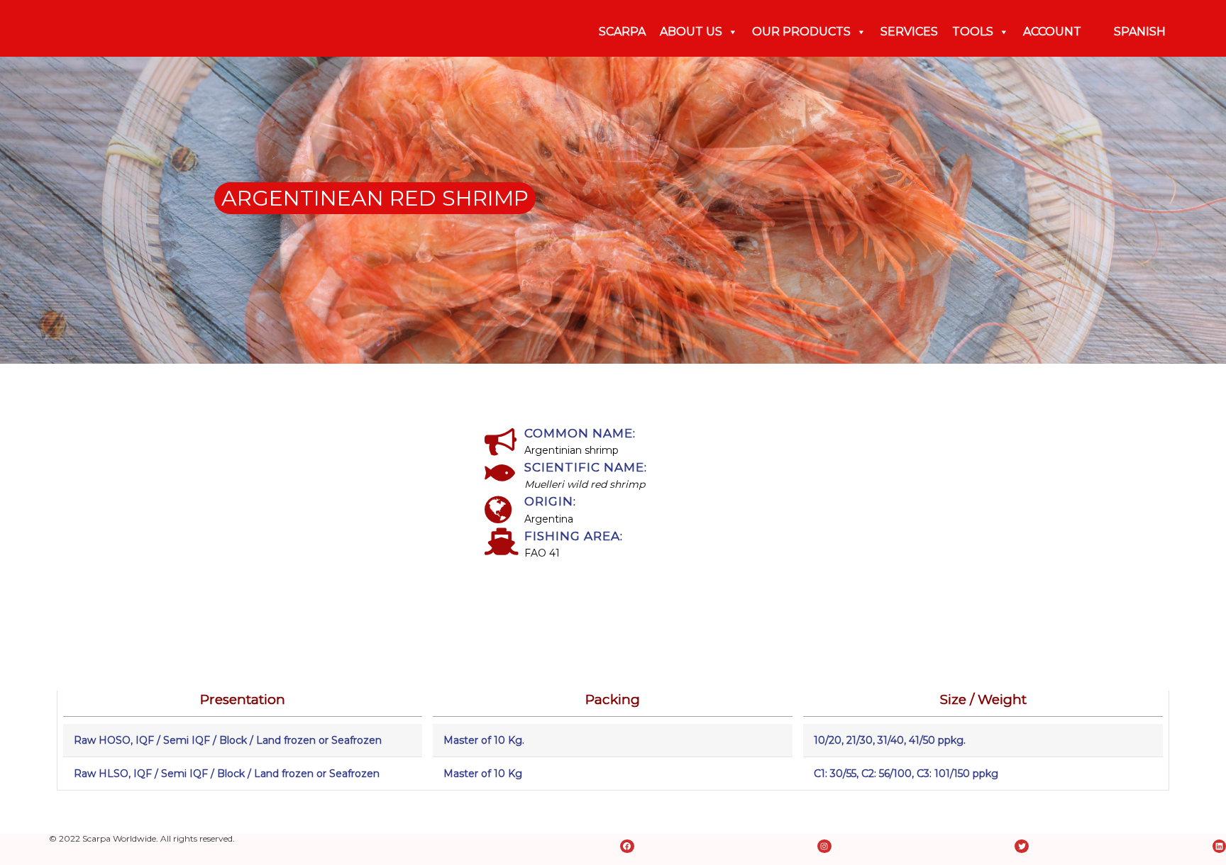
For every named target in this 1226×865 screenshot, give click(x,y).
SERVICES (909, 31)
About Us (691, 31)
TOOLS (972, 31)
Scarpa (622, 31)
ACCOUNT (1052, 31)
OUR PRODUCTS (801, 31)
